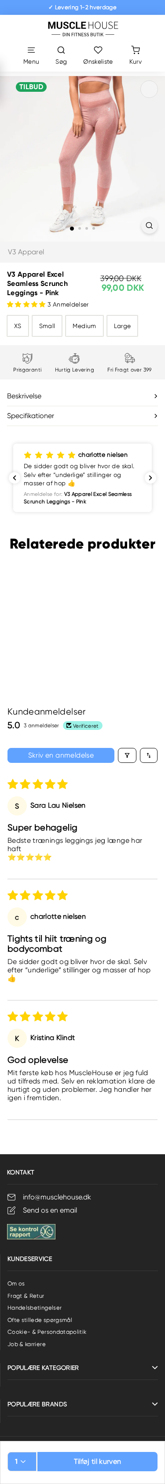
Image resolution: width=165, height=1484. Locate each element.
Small (47, 325)
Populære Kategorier (43, 1367)
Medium (84, 325)
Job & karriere (26, 1344)
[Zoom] (149, 225)
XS (18, 325)
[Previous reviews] (14, 478)
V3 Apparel (26, 252)
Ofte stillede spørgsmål (39, 1320)
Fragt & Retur (25, 1296)
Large (122, 325)
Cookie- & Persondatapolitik (46, 1332)
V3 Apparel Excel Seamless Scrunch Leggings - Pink (37, 634)
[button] (27, 304)
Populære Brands (37, 1404)
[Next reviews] (150, 478)
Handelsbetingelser (34, 1307)
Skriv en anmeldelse (61, 755)
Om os (16, 1283)
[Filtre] (127, 755)
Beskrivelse (24, 396)
